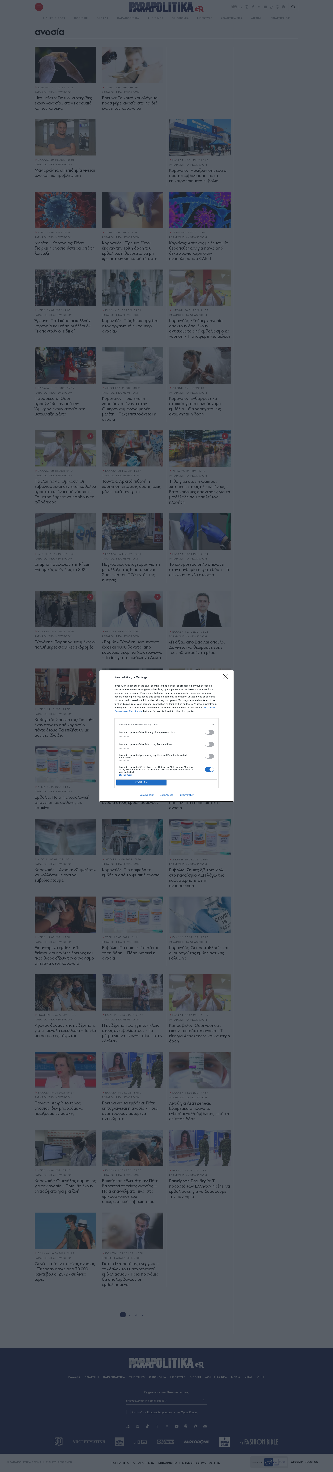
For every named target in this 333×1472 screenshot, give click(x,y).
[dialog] (166, 736)
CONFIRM (141, 782)
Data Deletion (146, 794)
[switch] (209, 732)
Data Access (166, 794)
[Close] (226, 677)
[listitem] (166, 724)
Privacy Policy (186, 794)
